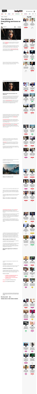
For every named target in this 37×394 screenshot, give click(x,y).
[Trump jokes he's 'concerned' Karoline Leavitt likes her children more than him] (26, 52)
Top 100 (2, 13)
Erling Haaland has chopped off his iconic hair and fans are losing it (32, 305)
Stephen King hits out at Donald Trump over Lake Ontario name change (26, 131)
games (6, 298)
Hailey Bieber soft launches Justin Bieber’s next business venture (26, 284)
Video (29, 13)
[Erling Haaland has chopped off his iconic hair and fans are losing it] (32, 300)
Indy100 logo (19, 11)
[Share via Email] (20, 27)
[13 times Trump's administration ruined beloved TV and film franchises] (26, 300)
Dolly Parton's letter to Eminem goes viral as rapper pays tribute (26, 154)
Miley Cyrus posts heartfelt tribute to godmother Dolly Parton (26, 185)
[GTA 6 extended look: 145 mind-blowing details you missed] (26, 94)
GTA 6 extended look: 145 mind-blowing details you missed (26, 99)
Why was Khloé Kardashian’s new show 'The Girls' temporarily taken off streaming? (25, 316)
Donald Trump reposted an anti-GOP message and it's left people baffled (32, 197)
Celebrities (25, 13)
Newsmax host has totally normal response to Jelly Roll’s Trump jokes (25, 88)
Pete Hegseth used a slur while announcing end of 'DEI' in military (32, 371)
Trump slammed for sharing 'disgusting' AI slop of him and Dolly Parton (25, 24)
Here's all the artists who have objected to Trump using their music (25, 197)
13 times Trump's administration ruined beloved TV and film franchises (26, 305)
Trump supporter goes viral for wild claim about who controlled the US (32, 284)
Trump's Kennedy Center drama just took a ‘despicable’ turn (32, 110)
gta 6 (32, 27)
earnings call (15, 209)
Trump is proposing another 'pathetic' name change (25, 175)
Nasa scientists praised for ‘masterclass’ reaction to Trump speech (32, 68)
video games (2, 298)
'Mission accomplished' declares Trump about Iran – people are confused (32, 218)
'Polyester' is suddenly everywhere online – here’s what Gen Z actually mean (32, 316)
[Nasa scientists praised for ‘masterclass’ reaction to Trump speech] (32, 63)
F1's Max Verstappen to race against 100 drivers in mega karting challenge (32, 242)
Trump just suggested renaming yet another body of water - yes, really (25, 45)
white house (26, 307)
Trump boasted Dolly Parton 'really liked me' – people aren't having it (32, 154)
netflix (9, 298)
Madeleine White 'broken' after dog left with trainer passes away (32, 230)
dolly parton (26, 157)
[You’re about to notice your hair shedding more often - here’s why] (32, 344)
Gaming (9, 13)
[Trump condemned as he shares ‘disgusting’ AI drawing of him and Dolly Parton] (26, 19)
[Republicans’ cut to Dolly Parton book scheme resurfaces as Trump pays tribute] (26, 138)
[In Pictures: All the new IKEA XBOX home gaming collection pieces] (32, 355)
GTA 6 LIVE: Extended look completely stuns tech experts (32, 24)
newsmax (26, 90)
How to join (4, 279)
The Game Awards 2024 (8, 100)
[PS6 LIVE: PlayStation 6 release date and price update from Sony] (26, 225)
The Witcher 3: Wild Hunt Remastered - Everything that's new (32, 273)
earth (32, 59)
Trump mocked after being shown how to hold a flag (32, 262)
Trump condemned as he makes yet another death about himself (32, 45)
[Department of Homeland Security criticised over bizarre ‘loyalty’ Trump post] (32, 181)
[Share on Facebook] (18, 27)
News (5, 13)
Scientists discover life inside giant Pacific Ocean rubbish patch (32, 99)
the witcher (5, 16)
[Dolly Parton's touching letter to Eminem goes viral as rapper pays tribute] (26, 149)
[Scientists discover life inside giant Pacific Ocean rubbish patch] (32, 94)
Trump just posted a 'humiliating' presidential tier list (32, 88)
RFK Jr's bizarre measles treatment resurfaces (32, 175)
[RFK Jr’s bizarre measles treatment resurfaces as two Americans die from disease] (32, 170)
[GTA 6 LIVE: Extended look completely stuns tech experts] (32, 19)
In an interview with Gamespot (7, 123)
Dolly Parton (26, 145)
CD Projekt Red (6, 42)
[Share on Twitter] (19, 27)
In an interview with (6, 119)
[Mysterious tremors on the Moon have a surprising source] (26, 323)
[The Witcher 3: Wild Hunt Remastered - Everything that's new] (32, 269)
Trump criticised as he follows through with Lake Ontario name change (32, 142)
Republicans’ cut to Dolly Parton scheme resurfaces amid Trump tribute (26, 142)
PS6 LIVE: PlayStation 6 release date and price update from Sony (25, 230)
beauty (32, 351)
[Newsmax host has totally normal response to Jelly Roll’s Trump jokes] (26, 84)
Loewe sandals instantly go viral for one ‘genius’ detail (26, 371)
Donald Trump (25, 27)
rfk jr (25, 221)
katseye (26, 351)
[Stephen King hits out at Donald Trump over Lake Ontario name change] (26, 126)
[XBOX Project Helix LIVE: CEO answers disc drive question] (26, 237)
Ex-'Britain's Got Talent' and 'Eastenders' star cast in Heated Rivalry (26, 360)
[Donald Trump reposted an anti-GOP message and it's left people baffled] (32, 192)
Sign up (4, 281)
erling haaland (32, 307)
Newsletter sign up (30, 11)
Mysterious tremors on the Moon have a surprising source (26, 327)
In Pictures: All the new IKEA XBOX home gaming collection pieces (32, 359)
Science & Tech (17, 13)
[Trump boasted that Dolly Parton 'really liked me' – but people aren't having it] (32, 149)
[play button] (11, 34)
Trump (13, 13)
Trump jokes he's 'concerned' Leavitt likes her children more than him (26, 56)
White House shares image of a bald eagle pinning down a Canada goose (25, 110)
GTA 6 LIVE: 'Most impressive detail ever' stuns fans (26, 68)
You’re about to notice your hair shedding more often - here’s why (32, 348)
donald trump (25, 59)
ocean (32, 101)
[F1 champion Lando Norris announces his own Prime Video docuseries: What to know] (26, 269)
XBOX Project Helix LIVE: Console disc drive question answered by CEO (25, 241)
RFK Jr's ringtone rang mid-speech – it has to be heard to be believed (26, 218)
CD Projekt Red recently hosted (7, 209)
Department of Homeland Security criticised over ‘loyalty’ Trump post (32, 186)
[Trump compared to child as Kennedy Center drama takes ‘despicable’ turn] (32, 105)
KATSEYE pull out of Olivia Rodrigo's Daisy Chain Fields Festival (25, 348)
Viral (21, 13)
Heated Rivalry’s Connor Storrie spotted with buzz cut (25, 262)
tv (7, 298)
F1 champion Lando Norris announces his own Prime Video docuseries (25, 273)
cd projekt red (16, 298)
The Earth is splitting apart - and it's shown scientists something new (32, 57)
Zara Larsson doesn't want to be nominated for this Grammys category (32, 328)
